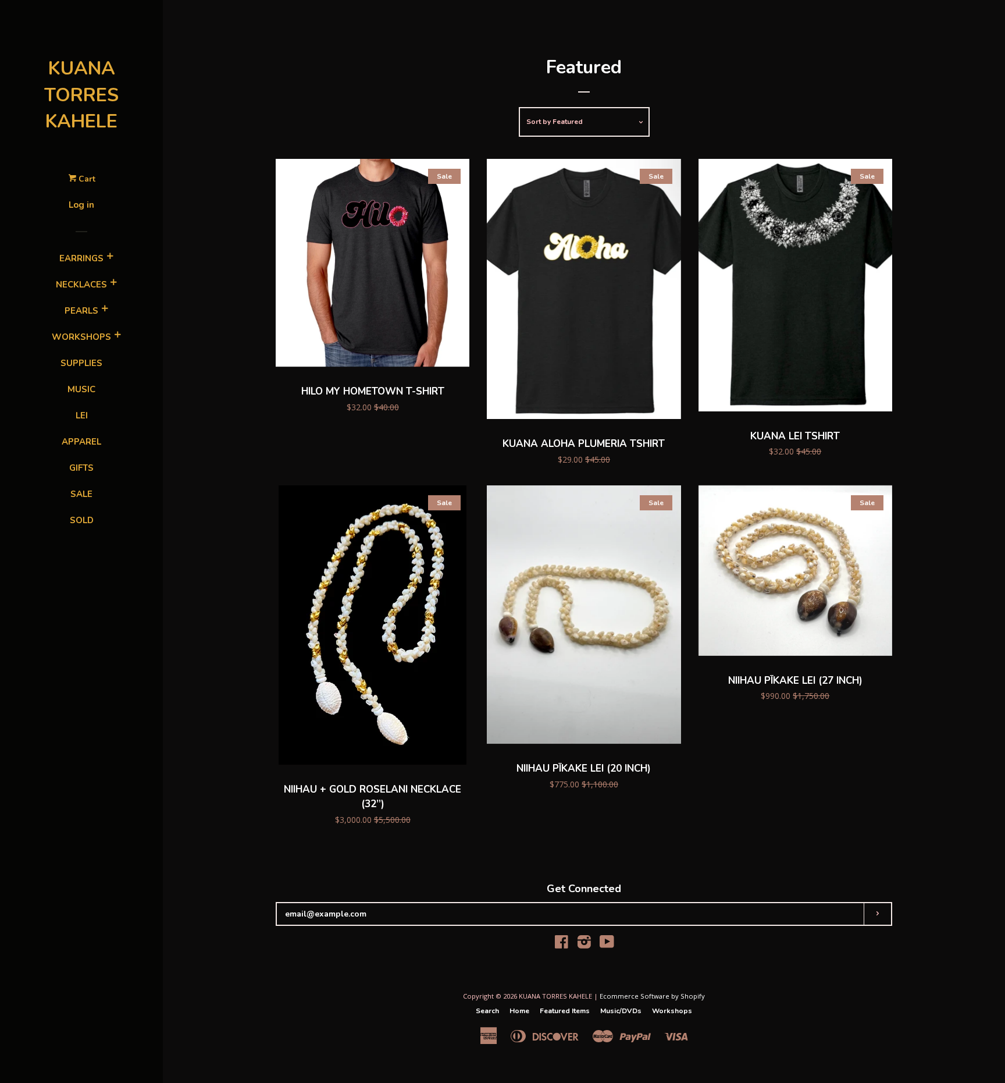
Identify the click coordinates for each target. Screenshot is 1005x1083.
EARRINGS (81, 258)
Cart (85, 178)
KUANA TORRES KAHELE (81, 95)
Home (519, 1010)
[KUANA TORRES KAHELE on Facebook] (561, 944)
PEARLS (81, 311)
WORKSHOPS (81, 337)
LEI (82, 415)
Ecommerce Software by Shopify (652, 996)
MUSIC (81, 389)
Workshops (672, 1010)
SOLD (82, 520)
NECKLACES (81, 284)
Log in (81, 205)
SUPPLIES (81, 363)
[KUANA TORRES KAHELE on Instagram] (584, 944)
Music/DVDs (621, 1010)
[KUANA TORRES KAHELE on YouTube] (607, 944)
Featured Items (565, 1010)
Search (487, 1010)
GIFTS (81, 468)
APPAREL (81, 442)
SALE (81, 494)
